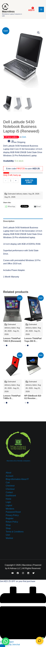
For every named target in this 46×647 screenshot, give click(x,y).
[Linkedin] (28, 573)
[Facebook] (18, 573)
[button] (38, 32)
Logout (9, 505)
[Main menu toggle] (41, 9)
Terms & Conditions (15, 532)
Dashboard (11, 495)
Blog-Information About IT (17, 479)
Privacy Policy (12, 515)
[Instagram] (23, 573)
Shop (8, 525)
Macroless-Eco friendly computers (18, 461)
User (8, 535)
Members (10, 509)
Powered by (10, 644)
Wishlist (9, 538)
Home (8, 499)
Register (9, 518)
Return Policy (12, 522)
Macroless (8, 11)
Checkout (10, 486)
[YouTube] (13, 573)
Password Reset (13, 512)
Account (9, 476)
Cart (8, 482)
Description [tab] (8, 221)
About (8, 473)
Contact (9, 492)
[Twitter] (33, 573)
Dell (24, 137)
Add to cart (29, 181)
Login (8, 502)
